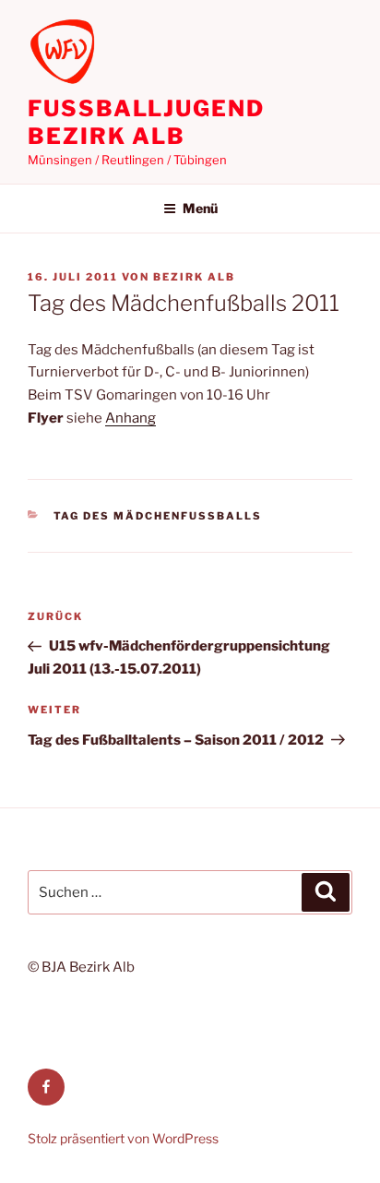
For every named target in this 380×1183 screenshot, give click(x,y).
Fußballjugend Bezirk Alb (146, 122)
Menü (200, 208)
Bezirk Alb (194, 276)
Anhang (130, 418)
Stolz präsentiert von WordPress (123, 1138)
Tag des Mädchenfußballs (158, 515)
